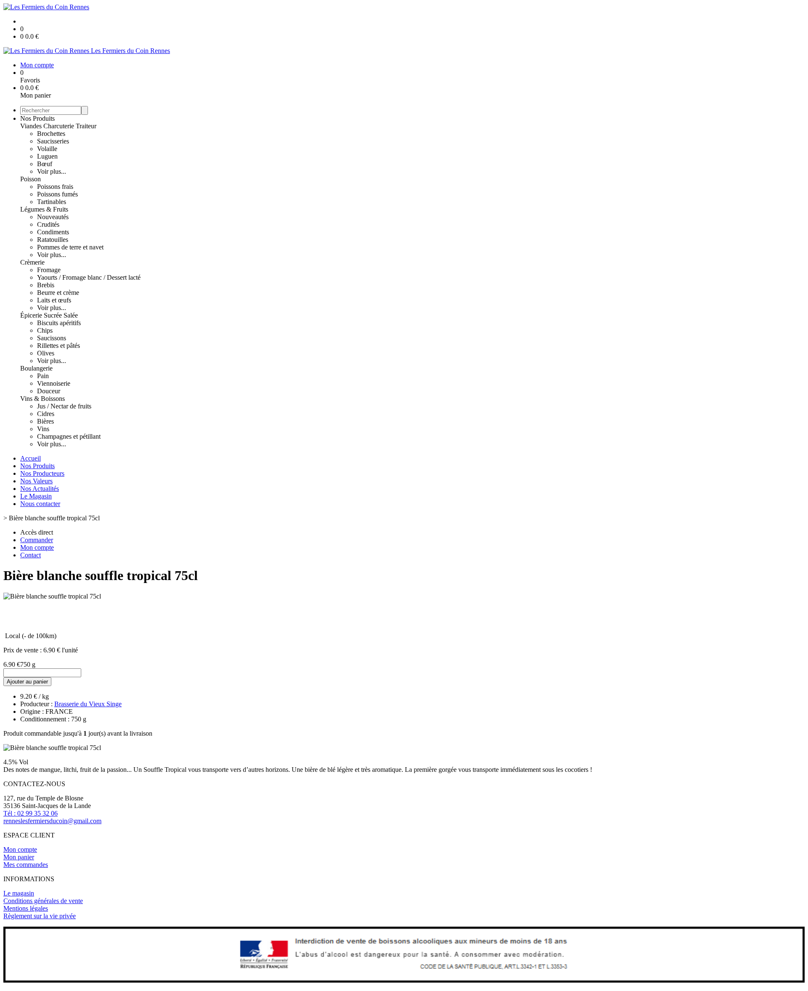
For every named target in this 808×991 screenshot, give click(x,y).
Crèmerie (32, 262)
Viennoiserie (53, 383)
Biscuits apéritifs (59, 322)
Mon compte (20, 849)
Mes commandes (25, 864)
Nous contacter (40, 503)
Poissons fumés (57, 194)
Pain (43, 375)
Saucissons (51, 338)
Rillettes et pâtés (58, 345)
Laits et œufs (54, 300)
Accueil (30, 458)
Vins (43, 428)
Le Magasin (36, 496)
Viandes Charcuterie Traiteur (58, 126)
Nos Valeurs (36, 481)
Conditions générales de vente (43, 900)
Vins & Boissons (42, 398)
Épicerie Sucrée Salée (49, 315)
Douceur (48, 391)
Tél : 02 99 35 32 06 (30, 813)
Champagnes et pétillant (69, 436)
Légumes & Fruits (44, 209)
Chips (45, 330)
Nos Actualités (39, 488)
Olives (45, 353)
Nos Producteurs (42, 473)
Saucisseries (53, 141)
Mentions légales (25, 908)
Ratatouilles (52, 239)
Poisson (30, 179)
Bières (45, 421)
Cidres (45, 413)
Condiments (53, 232)
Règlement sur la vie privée (39, 915)
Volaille (47, 148)
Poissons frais (55, 186)
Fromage (49, 269)
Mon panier (18, 857)
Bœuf (44, 163)
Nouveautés (53, 216)
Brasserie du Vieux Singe (88, 703)
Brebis (45, 285)
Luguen (47, 156)
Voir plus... (51, 171)
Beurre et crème (58, 292)
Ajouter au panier (27, 681)
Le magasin (18, 893)
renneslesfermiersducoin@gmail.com (52, 820)
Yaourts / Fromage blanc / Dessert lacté (89, 277)
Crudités (48, 224)
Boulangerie (36, 368)
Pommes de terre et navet (70, 247)
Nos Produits (37, 118)
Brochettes (51, 133)
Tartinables (51, 201)
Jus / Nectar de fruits (64, 406)
